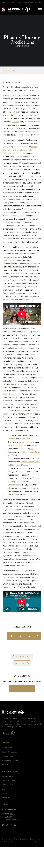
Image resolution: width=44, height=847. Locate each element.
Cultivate (34, 407)
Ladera (21, 410)
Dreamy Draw (25, 439)
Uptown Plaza (24, 442)
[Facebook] (7, 825)
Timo (5, 417)
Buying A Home (7, 776)
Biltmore (33, 445)
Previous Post (24, 656)
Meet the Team (7, 785)
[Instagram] (3, 825)
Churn (5, 414)
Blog (3, 789)
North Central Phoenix (10, 760)
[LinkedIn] (15, 825)
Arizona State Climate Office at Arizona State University (20, 149)
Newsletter (6, 797)
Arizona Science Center (30, 462)
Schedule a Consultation (30, 2)
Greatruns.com (9, 260)
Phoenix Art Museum (19, 465)
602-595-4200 (8, 2)
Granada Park (20, 445)
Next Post (20, 663)
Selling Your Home (8, 781)
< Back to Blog (9, 70)
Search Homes (7, 748)
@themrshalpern (14, 485)
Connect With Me (22, 688)
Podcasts (5, 793)
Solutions (5, 764)
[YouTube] (11, 825)
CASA (31, 448)
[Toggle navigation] (40, 10)
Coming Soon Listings (9, 752)
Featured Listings (8, 756)
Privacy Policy (37, 840)
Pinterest (15, 122)
